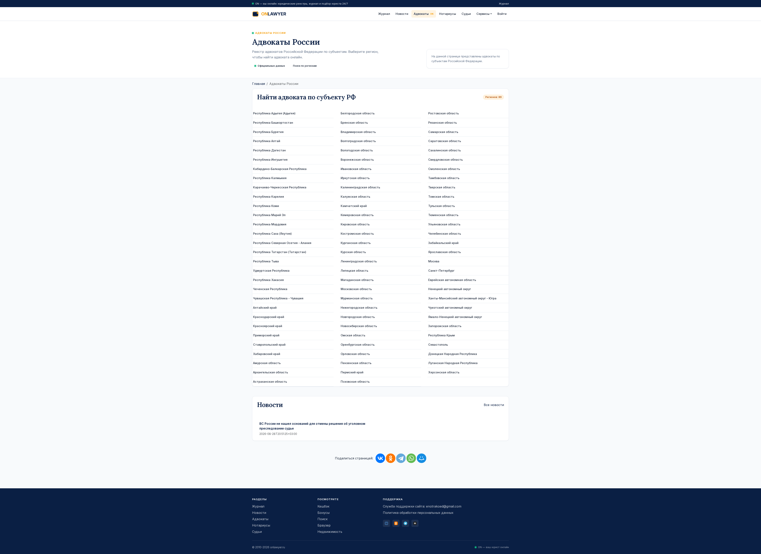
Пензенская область (356, 363)
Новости (402, 14)
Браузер (324, 525)
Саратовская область (444, 141)
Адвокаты (421, 14)
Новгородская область (358, 317)
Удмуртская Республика (271, 270)
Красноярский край (267, 326)
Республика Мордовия (269, 224)
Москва (433, 261)
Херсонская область (443, 372)
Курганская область (356, 243)
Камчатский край (354, 206)
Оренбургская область (358, 344)
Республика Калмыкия (270, 178)
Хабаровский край (266, 354)
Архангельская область (270, 372)
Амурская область (267, 363)
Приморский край (266, 335)
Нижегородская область (359, 307)
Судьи (466, 14)
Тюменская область (443, 215)
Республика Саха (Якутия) (272, 233)
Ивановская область (356, 169)
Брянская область (354, 122)
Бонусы (323, 513)
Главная (258, 84)
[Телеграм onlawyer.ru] (405, 523)
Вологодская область (357, 150)
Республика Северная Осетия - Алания (282, 243)
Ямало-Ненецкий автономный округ (455, 317)
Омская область (353, 335)
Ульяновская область (444, 224)
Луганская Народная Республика (453, 363)
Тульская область (441, 206)
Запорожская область (444, 326)
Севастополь (438, 344)
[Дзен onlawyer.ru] (415, 523)
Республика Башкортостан (273, 122)
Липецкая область (354, 270)
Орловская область (355, 354)
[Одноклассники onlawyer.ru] (396, 523)
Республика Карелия (268, 196)
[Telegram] (401, 458)
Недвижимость (329, 532)
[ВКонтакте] (380, 458)
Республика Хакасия (268, 280)
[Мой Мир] (421, 458)
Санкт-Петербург (441, 270)
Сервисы (482, 14)
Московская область (356, 289)
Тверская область (441, 187)
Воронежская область (357, 159)
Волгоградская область (358, 141)
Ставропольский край (269, 344)
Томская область (441, 196)
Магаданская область (357, 280)
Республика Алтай (266, 141)
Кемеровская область (357, 215)
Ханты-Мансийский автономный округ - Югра (462, 298)
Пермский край (352, 372)
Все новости (494, 405)
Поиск (322, 519)
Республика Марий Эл (269, 215)
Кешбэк (323, 506)
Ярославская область (444, 252)
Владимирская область (358, 132)
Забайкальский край (443, 243)
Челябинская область (444, 233)
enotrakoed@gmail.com (443, 506)
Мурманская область (357, 298)
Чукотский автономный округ (450, 307)
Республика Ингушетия (270, 159)
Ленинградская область (359, 261)
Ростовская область (443, 113)
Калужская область (355, 196)
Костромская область (357, 233)
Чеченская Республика (270, 289)
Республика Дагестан (269, 150)
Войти (502, 14)
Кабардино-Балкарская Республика (280, 169)
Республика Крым (441, 335)
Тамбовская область (443, 178)
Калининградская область (360, 187)
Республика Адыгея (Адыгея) (274, 113)
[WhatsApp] (411, 458)
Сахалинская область (444, 150)
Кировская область (355, 224)
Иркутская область (355, 178)
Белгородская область (358, 113)
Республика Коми (266, 206)
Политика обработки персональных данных (418, 513)
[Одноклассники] (390, 458)
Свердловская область (445, 159)
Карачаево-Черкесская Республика (279, 187)
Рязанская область (442, 122)
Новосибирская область (359, 326)
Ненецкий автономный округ (449, 289)
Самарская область (443, 132)
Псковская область (355, 381)
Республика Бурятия (268, 132)
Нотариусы (447, 14)
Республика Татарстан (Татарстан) (279, 252)
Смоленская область (444, 169)
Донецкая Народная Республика (452, 354)
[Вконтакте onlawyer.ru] (386, 523)
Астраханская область (270, 381)
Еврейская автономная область (452, 280)
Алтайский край (265, 307)
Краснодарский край (268, 317)
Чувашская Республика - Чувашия (278, 298)
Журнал (504, 3)
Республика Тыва (266, 261)
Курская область (353, 252)
